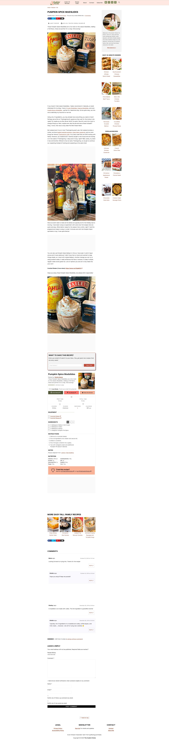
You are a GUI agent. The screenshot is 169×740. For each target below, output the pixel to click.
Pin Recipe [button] (72, 392)
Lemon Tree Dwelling (67, 452)
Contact (91, 2)
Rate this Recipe (88, 392)
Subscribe (100, 2)
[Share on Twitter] (54, 18)
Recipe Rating (51, 652)
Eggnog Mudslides (83, 108)
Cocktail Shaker (55, 416)
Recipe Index (77, 2)
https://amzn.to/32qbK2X (73, 268)
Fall (57, 7)
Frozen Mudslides (72, 108)
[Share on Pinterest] (58, 18)
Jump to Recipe (54, 23)
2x (70, 422)
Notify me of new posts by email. (57, 703)
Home (48, 7)
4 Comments (88, 15)
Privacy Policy (58, 728)
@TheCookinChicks (67, 471)
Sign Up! (77, 728)
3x (73, 422)
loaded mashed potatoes (64, 132)
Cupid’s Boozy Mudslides (54, 110)
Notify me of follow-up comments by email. (60, 698)
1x (67, 422)
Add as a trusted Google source (72, 23)
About (85, 2)
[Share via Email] (62, 18)
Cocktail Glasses (55, 418)
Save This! (89, 365)
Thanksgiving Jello (64, 134)
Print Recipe (55, 392)
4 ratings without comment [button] (74, 639)
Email (49, 689)
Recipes (53, 7)
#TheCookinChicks (84, 471)
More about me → (111, 47)
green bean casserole (78, 132)
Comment (50, 658)
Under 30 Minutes (67, 2)
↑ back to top (84, 717)
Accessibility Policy (58, 730)
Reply (91, 565)
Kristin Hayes (59, 377)
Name (49, 684)
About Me (111, 730)
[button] (49, 385)
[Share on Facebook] (49, 18)
